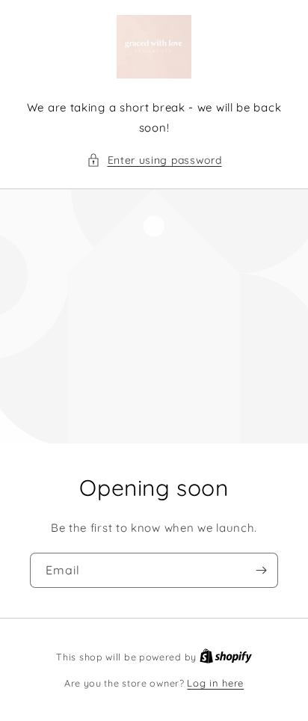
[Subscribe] (260, 570)
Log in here (215, 683)
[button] (154, 160)
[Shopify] (226, 657)
